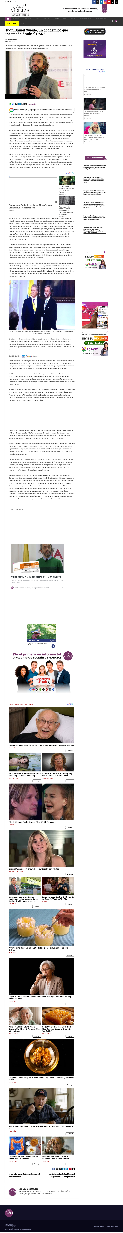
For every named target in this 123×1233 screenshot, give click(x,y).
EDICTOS (73, 19)
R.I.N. (23, 23)
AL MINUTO (16, 19)
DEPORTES (47, 19)
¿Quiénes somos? (99, 1226)
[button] (113, 21)
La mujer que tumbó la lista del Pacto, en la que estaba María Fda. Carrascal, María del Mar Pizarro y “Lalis (94, 179)
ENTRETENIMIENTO (85, 19)
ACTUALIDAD (27, 19)
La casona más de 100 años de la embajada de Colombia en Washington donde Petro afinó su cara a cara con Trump (93, 230)
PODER (37, 19)
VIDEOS (65, 19)
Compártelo (31, 104)
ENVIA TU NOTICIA (12, 23)
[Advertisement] (42, 527)
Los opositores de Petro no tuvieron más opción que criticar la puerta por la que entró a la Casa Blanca (95, 192)
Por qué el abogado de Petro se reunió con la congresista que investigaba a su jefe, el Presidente (95, 167)
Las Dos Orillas (12, 39)
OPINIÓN (56, 19)
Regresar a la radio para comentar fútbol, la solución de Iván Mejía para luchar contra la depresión (95, 217)
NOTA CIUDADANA (101, 19)
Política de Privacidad (112, 1226)
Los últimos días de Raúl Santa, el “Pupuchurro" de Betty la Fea (62, 1175)
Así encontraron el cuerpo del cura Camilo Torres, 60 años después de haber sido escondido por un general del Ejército (94, 204)
